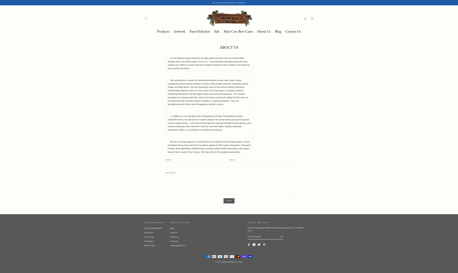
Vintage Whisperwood (153, 228)
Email (233, 160)
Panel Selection (200, 31)
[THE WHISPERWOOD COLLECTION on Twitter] (259, 244)
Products (163, 31)
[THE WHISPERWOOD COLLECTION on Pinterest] (264, 244)
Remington (148, 241)
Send (229, 201)
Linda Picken (149, 237)
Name (169, 160)
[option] (166, 2)
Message (170, 173)
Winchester (148, 232)
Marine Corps (149, 245)
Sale (217, 31)
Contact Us (293, 31)
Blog (278, 31)
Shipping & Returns (177, 245)
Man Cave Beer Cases (238, 31)
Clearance (174, 241)
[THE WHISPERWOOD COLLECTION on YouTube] (254, 244)
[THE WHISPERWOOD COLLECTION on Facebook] (248, 244)
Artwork (179, 31)
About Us (264, 31)
